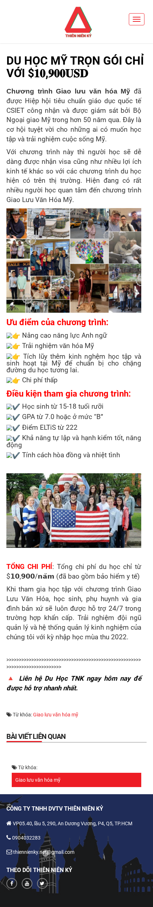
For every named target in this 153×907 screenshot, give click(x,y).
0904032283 (26, 838)
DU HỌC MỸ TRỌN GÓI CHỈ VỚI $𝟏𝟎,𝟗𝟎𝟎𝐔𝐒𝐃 (75, 67)
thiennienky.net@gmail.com (43, 852)
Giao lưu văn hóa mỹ (55, 714)
